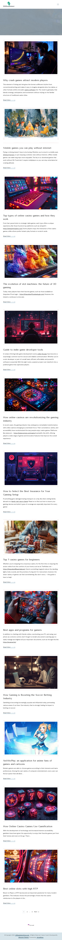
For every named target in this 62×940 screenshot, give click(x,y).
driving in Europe (8, 155)
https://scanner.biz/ (9, 642)
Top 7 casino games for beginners (21, 559)
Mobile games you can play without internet (27, 148)
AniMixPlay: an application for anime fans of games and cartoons (27, 762)
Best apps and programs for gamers (22, 630)
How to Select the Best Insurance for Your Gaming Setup (26, 493)
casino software (29, 90)
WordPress (40, 937)
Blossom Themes (24, 937)
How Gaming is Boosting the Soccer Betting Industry (27, 697)
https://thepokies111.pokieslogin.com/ (32, 294)
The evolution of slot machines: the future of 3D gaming (29, 286)
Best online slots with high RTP (20, 888)
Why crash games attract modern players (25, 80)
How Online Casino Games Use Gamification (27, 826)
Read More (7, 100)
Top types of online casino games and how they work (29, 217)
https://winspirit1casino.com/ (12, 229)
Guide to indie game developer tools (23, 349)
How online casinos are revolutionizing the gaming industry (30, 419)
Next (35, 912)
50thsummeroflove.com (22, 935)
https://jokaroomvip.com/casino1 (25, 433)
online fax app (42, 354)
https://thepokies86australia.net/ (14, 569)
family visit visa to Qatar (20, 501)
